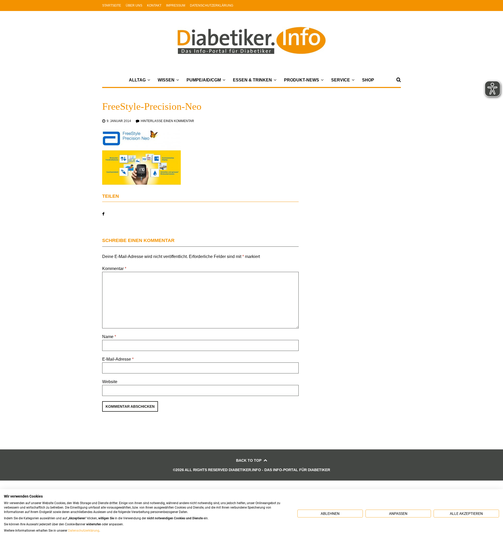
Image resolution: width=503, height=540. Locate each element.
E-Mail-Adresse (118, 359)
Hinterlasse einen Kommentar (167, 121)
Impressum (175, 5)
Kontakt (154, 5)
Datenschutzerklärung (211, 5)
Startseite (111, 5)
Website (109, 381)
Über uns (134, 5)
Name (109, 336)
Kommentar (114, 268)
